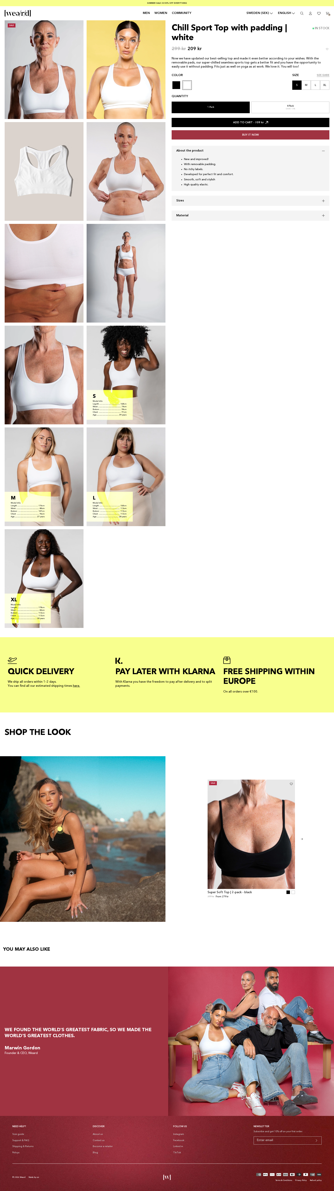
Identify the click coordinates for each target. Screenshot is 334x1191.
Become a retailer (103, 1146)
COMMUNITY (181, 13)
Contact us (98, 1140)
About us (98, 1134)
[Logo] (18, 13)
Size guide (18, 1134)
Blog (95, 1153)
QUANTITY (180, 96)
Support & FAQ (20, 1140)
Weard (23, 1177)
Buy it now (250, 135)
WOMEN (160, 13)
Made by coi (34, 1177)
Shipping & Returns (22, 1146)
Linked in (178, 1146)
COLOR (177, 75)
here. (76, 686)
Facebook (178, 1140)
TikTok (177, 1153)
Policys (15, 1153)
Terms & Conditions (283, 1180)
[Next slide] (302, 839)
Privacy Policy (301, 1180)
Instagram (178, 1134)
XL (324, 85)
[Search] (302, 13)
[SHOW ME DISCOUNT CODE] (316, 1140)
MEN (146, 13)
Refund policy (316, 1180)
